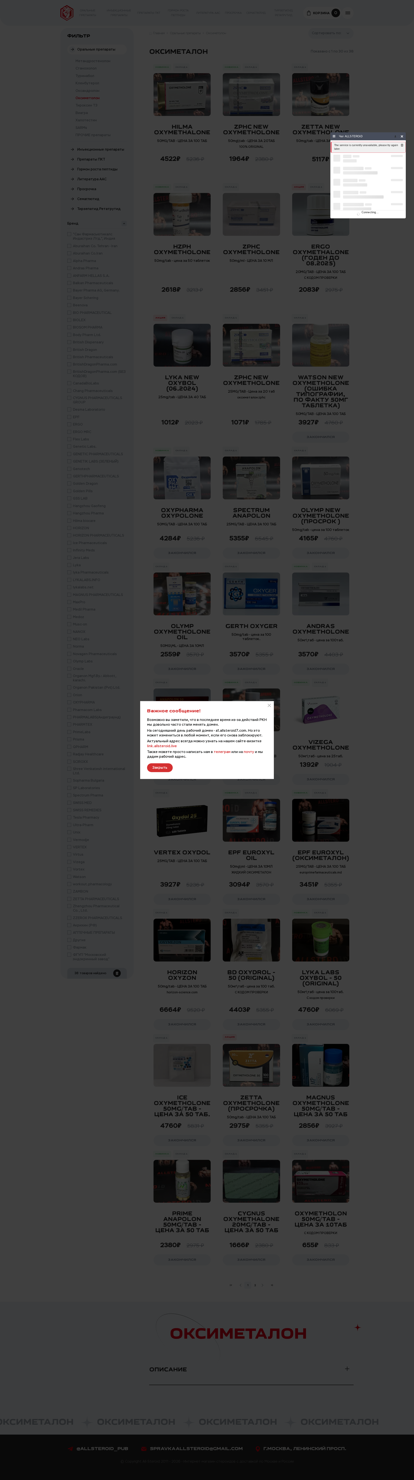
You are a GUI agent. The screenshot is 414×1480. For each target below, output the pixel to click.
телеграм (222, 752)
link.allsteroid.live (162, 746)
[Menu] (334, 136)
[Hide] (402, 136)
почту (249, 752)
